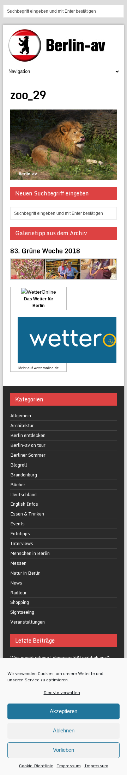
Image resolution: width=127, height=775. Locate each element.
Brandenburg (23, 475)
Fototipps (20, 533)
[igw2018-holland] (64, 275)
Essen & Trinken (27, 514)
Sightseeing (22, 612)
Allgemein (20, 415)
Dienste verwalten (62, 692)
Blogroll (18, 465)
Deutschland (23, 494)
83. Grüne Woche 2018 (45, 250)
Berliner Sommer (28, 455)
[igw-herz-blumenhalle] (28, 275)
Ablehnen (63, 730)
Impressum (69, 765)
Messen (18, 563)
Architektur (22, 425)
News (16, 583)
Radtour (18, 592)
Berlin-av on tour (28, 445)
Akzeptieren (63, 711)
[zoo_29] (63, 176)
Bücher (17, 484)
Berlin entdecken (28, 435)
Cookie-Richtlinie (36, 765)
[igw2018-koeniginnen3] (98, 275)
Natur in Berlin (25, 573)
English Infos (24, 504)
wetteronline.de (46, 368)
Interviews (21, 543)
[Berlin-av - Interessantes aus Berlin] (60, 59)
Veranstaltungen (27, 622)
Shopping (19, 602)
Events (17, 523)
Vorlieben (63, 750)
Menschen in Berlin (30, 553)
